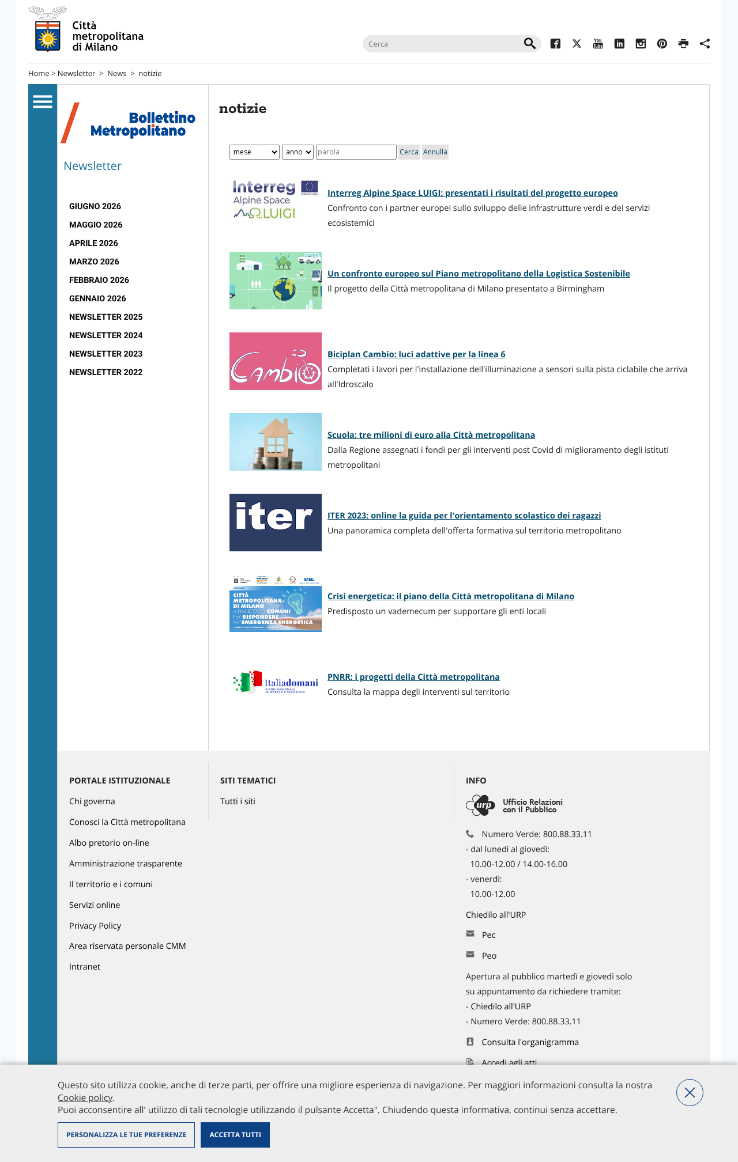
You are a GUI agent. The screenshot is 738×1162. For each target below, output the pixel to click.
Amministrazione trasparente (125, 863)
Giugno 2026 (95, 206)
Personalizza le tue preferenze (126, 1135)
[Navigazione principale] (42, 102)
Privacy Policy (95, 926)
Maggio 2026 (96, 225)
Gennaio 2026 (97, 299)
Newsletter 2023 (106, 354)
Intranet (84, 967)
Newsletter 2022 (106, 372)
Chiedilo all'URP (497, 915)
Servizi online (94, 905)
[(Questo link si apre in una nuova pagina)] (555, 45)
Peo (489, 956)
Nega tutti (689, 1092)
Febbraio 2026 (99, 280)
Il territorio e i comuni (111, 884)
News (116, 73)
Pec (489, 935)
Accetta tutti (235, 1135)
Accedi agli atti (509, 1063)
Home (39, 73)
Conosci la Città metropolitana (127, 822)
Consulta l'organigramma (530, 1042)
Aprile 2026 (93, 243)
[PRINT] (683, 45)
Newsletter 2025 (106, 317)
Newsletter (77, 73)
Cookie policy (85, 1097)
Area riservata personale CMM (127, 946)
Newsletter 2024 (106, 335)
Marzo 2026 (94, 262)
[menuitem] (133, 207)
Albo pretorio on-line (109, 843)
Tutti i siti (237, 801)
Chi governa (92, 801)
